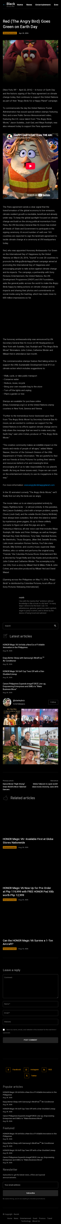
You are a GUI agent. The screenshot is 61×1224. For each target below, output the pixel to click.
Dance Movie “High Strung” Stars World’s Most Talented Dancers (14, 787)
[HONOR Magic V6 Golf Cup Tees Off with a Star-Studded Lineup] (53, 674)
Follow (53, 702)
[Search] (55, 626)
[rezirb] (9, 605)
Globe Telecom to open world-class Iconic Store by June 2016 (45, 785)
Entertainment (10, 33)
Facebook (17, 1069)
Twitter (34, 1075)
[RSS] (44, 1069)
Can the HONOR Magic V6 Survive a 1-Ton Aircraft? (28, 942)
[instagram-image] (12, 718)
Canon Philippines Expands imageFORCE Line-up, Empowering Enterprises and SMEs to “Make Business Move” (24, 686)
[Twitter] (26, 1075)
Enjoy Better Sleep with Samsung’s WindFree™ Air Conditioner (23, 659)
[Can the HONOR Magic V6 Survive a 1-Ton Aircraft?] (30, 921)
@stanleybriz (19, 700)
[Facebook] (8, 1069)
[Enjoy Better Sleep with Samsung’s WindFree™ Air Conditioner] (53, 660)
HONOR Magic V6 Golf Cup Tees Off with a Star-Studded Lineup (24, 673)
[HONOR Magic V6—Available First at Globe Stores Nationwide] (30, 820)
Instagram (35, 1069)
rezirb (21, 597)
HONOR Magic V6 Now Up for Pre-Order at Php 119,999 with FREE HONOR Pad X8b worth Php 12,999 (28, 891)
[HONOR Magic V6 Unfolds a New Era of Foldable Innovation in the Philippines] (53, 647)
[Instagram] (26, 1069)
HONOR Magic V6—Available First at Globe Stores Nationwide (28, 841)
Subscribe (30, 1193)
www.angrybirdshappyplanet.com (39, 485)
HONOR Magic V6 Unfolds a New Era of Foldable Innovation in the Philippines (24, 646)
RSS (50, 1069)
